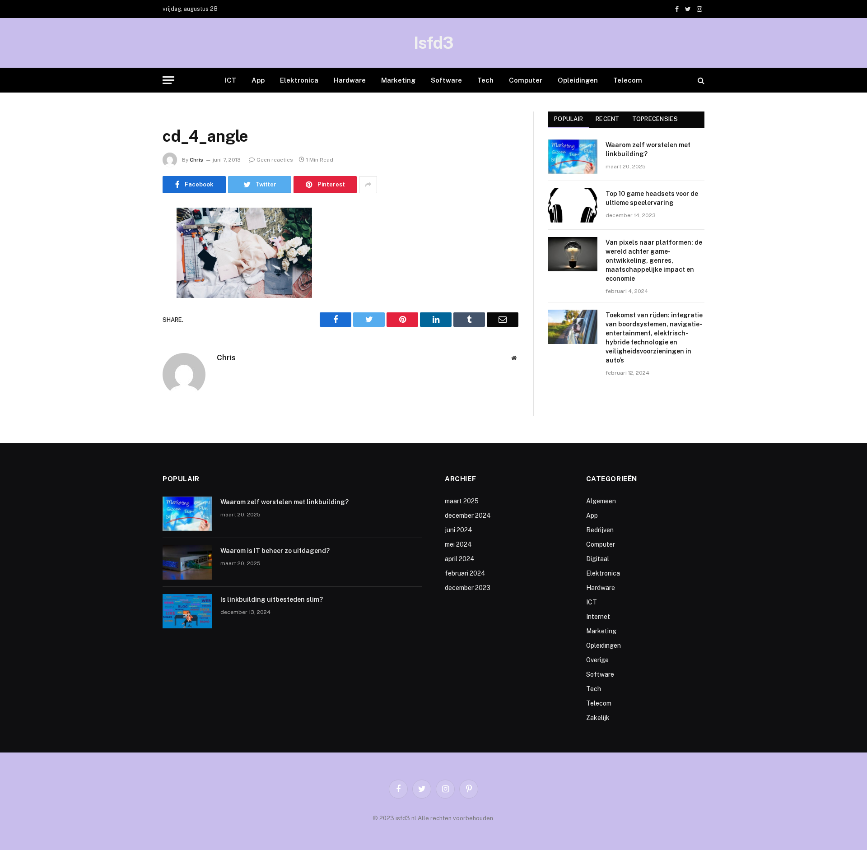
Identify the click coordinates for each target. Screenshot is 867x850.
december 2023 (467, 587)
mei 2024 (458, 544)
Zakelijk (598, 717)
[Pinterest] (131, 307)
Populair (568, 119)
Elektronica (299, 80)
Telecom (627, 80)
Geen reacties (274, 160)
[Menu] (168, 80)
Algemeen (601, 501)
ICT (230, 80)
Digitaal (597, 558)
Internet (598, 616)
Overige (597, 660)
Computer (525, 80)
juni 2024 (458, 530)
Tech (485, 80)
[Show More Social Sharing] (368, 184)
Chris (196, 160)
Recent (608, 119)
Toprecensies (655, 119)
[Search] (700, 80)
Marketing (398, 80)
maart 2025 (462, 501)
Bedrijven (600, 530)
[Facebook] (131, 238)
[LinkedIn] (131, 284)
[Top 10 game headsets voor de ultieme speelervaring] (572, 205)
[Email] (131, 330)
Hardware (350, 80)
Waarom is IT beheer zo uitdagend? (275, 550)
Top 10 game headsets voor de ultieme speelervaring (652, 198)
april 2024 (460, 558)
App (258, 80)
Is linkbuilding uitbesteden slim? (271, 599)
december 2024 (468, 515)
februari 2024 (465, 573)
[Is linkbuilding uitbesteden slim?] (187, 611)
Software (446, 80)
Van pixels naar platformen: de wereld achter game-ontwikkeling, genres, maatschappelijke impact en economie (654, 260)
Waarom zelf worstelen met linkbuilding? (648, 149)
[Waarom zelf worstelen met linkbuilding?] (572, 156)
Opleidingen (578, 80)
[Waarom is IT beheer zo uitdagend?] (187, 562)
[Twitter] (131, 261)
